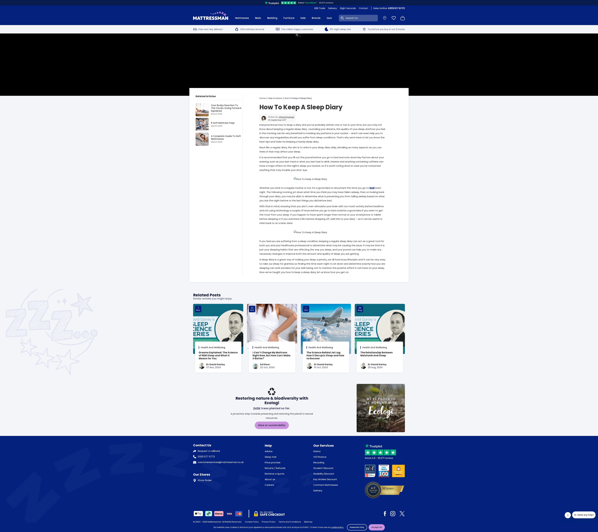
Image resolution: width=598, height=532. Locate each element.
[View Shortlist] (394, 18)
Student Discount (323, 468)
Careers (269, 485)
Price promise (272, 462)
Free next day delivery (210, 29)
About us (270, 479)
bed (372, 188)
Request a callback (209, 451)
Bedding (272, 18)
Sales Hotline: (389, 8)
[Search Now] (341, 18)
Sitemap (308, 521)
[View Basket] (403, 18)
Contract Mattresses (325, 485)
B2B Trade (319, 8)
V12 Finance (319, 456)
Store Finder (205, 480)
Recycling (318, 462)
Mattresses (242, 18)
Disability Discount (323, 473)
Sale (303, 18)
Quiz (329, 18)
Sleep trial (270, 456)
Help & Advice (275, 98)
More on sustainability (271, 425)
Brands (316, 18)
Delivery (332, 8)
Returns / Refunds (275, 468)
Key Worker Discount (325, 479)
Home (262, 98)
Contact (363, 8)
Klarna (316, 451)
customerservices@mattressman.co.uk (221, 462)
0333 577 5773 (206, 456)
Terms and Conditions (290, 521)
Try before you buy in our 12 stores (386, 29)
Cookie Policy (252, 521)
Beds (258, 18)
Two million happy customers (297, 29)
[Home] (210, 18)
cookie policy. (337, 527)
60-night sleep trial (340, 29)
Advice (269, 451)
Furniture (288, 18)
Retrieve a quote (274, 473)
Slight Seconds (348, 8)
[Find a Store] (384, 18)
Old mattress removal (252, 29)
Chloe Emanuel (286, 117)
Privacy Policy (268, 521)
